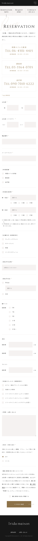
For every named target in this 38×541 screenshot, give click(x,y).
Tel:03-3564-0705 (19, 67)
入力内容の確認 (19, 504)
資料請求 (13, 532)
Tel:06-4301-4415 (19, 51)
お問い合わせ (23, 532)
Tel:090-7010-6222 (19, 84)
